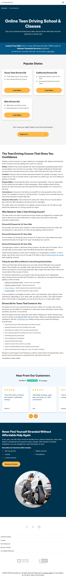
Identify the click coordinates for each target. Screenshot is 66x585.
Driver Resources (5, 544)
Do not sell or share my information (33, 575)
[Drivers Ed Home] (7, 2)
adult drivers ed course (55, 255)
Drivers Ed (4, 8)
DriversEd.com (22, 319)
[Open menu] (63, 2)
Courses (3, 540)
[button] (30, 416)
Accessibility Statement (7, 551)
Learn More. (51, 51)
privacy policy (48, 573)
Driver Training (9, 288)
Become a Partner (6, 547)
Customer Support (6, 536)
